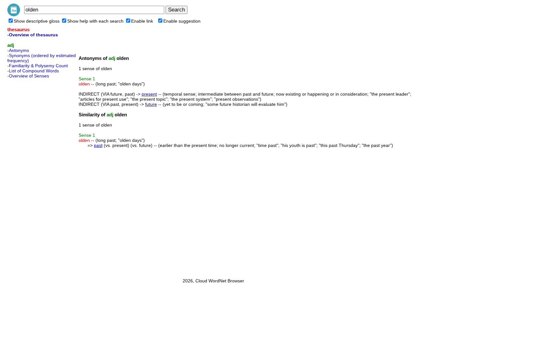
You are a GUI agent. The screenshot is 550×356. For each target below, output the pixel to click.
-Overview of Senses (28, 75)
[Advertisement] (32, 176)
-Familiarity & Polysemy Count (37, 65)
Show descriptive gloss (37, 21)
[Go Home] (13, 14)
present (149, 94)
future (151, 104)
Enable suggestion (182, 21)
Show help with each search (95, 21)
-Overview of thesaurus (32, 34)
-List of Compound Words (33, 70)
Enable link (142, 21)
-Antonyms (18, 50)
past (98, 145)
